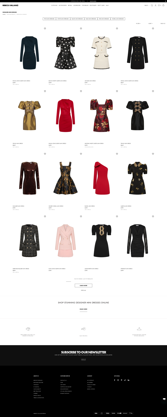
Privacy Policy (37, 395)
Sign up (83, 359)
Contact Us (63, 380)
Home (4, 14)
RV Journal (36, 386)
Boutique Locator (38, 382)
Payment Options (64, 393)
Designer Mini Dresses (22, 14)
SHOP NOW (93, 1)
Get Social (117, 376)
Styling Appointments (66, 391)
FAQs (61, 382)
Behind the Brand (38, 380)
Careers (36, 393)
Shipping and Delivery (65, 386)
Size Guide (63, 384)
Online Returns (64, 389)
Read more (83, 309)
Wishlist (89, 386)
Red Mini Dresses (104, 19)
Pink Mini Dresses (49, 19)
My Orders (90, 382)
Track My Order (91, 384)
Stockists (36, 384)
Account (89, 376)
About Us (36, 376)
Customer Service (65, 376)
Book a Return (91, 389)
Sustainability (37, 389)
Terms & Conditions (39, 397)
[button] (152, 5)
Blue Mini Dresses (91, 19)
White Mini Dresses (63, 19)
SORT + (151, 23)
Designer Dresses (11, 14)
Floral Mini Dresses (118, 19)
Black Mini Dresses (77, 19)
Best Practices (37, 391)
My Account (90, 380)
